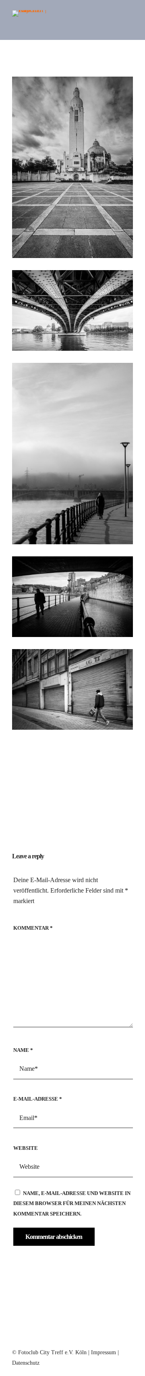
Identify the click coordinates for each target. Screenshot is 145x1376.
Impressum (103, 1352)
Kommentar (33, 928)
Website (25, 1148)
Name (23, 1050)
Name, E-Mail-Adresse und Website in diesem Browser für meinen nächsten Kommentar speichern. (71, 1203)
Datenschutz (25, 1363)
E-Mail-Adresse (37, 1099)
